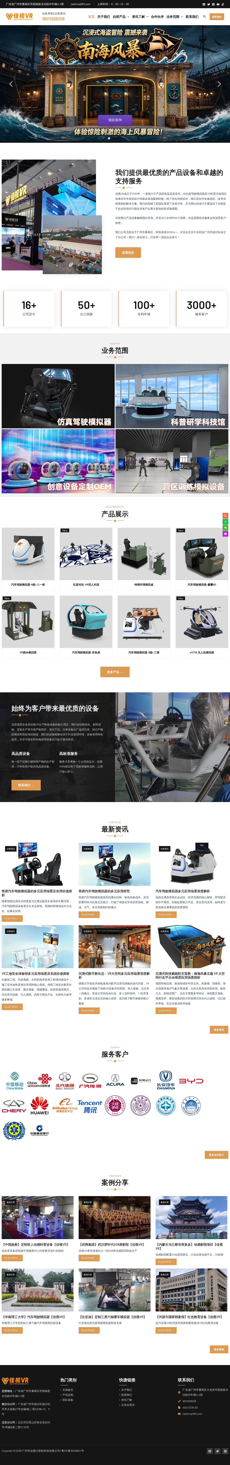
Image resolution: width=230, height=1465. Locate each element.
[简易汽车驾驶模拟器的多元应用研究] (115, 863)
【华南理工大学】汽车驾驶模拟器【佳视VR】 (34, 1317)
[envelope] (225, 534)
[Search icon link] (204, 17)
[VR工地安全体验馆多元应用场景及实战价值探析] (38, 946)
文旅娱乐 (67, 1389)
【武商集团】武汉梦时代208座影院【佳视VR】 (112, 1244)
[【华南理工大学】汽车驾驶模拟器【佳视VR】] (38, 1289)
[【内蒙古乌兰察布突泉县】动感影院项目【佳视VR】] (191, 1217)
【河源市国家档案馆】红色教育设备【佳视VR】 (189, 1317)
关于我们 (126, 1389)
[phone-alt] (225, 516)
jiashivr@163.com (192, 1413)
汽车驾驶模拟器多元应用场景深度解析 (183, 891)
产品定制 (67, 1394)
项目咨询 (115, 125)
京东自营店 (128, 1404)
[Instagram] (213, 4)
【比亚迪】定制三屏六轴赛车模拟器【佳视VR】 (112, 1317)
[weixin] (225, 528)
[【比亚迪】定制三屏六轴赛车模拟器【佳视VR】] (115, 1289)
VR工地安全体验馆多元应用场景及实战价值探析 (36, 973)
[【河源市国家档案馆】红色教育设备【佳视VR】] (191, 1289)
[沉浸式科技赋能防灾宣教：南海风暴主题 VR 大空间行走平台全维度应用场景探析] (191, 946)
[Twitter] (208, 4)
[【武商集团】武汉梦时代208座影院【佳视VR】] (115, 1217)
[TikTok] (222, 4)
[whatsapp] (225, 522)
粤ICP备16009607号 (72, 1450)
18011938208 (189, 1401)
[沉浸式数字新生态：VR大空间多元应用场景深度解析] (115, 946)
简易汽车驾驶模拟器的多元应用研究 (104, 891)
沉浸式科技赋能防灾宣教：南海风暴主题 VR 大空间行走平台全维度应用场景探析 (190, 975)
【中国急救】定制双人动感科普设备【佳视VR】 (36, 1244)
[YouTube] (218, 4)
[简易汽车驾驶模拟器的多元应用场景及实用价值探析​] (38, 863)
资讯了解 (126, 1399)
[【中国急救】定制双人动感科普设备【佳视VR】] (38, 1217)
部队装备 (67, 1399)
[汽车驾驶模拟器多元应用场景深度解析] (191, 863)
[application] (127, 16)
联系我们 (126, 1394)
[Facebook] (204, 4)
